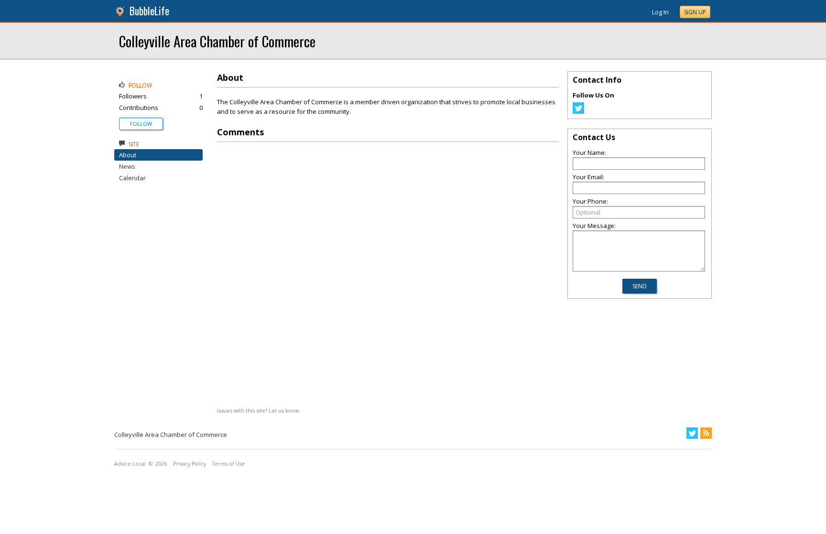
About (127, 155)
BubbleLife (149, 10)
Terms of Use (228, 463)
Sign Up (695, 12)
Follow (141, 123)
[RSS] (706, 433)
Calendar (132, 178)
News (127, 166)
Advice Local (130, 463)
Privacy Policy (189, 463)
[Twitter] (578, 111)
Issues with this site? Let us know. (258, 410)
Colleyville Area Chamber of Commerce (217, 41)
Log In (660, 12)
